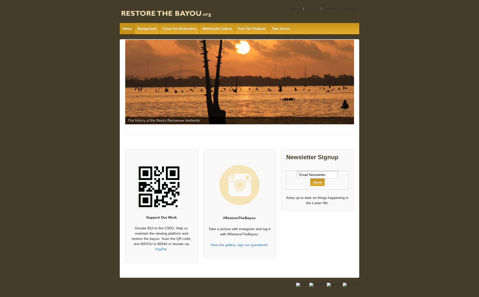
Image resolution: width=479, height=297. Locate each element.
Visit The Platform (252, 28)
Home (127, 28)
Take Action (281, 28)
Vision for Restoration (179, 28)
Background (147, 28)
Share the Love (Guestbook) (341, 8)
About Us (295, 8)
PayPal (160, 249)
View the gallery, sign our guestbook (239, 245)
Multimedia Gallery (217, 28)
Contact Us (312, 8)
